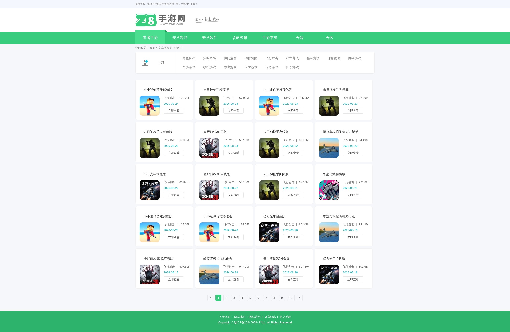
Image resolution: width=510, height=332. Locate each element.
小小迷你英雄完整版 (158, 216)
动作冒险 (251, 58)
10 (290, 297)
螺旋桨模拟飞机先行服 (339, 216)
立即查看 (173, 110)
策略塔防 (209, 58)
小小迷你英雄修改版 (217, 216)
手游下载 (270, 38)
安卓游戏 (179, 38)
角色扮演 (188, 58)
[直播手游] (179, 20)
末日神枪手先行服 (335, 89)
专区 (329, 38)
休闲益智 (230, 58)
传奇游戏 (271, 67)
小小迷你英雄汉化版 (277, 89)
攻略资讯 (240, 38)
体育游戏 (270, 316)
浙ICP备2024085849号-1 (250, 322)
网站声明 (255, 316)
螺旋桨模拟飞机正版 (217, 258)
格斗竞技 (313, 58)
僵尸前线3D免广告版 (158, 258)
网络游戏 (354, 58)
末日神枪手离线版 (276, 132)
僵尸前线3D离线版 (216, 174)
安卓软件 (209, 38)
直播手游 (150, 38)
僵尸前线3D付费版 (276, 258)
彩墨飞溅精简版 (334, 174)
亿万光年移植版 (155, 174)
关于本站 (224, 316)
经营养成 (292, 58)
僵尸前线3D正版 (215, 132)
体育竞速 (334, 58)
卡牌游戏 (251, 67)
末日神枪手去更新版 (158, 132)
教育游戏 (230, 67)
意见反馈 (285, 316)
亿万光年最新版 (274, 216)
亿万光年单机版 (334, 258)
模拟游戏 (209, 67)
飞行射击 (178, 47)
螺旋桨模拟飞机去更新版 (340, 132)
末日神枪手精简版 (216, 89)
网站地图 (239, 316)
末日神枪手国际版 (276, 174)
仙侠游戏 (292, 67)
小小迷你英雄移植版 (158, 89)
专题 (300, 38)
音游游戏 (188, 67)
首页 (152, 47)
